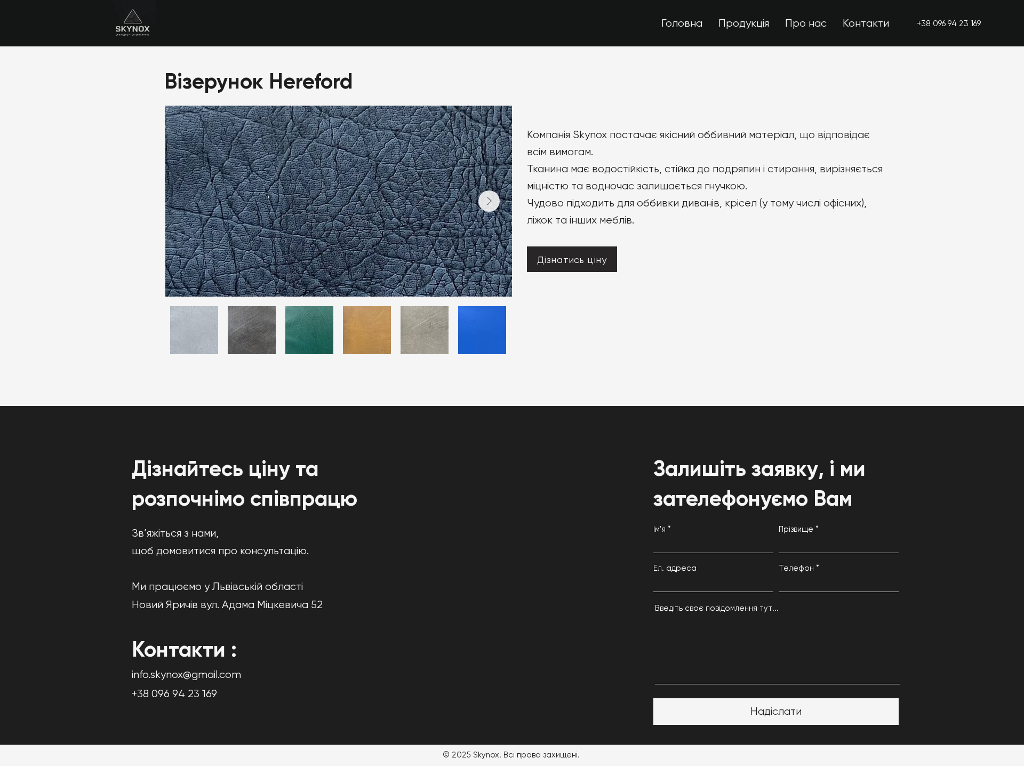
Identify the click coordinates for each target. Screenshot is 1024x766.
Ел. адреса (675, 568)
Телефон (796, 568)
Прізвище (796, 529)
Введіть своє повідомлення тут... (717, 608)
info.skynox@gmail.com (186, 674)
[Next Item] (489, 201)
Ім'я (659, 529)
